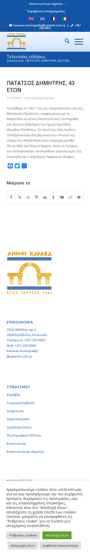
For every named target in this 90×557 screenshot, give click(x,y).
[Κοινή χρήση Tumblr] (54, 197)
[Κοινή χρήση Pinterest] (36, 197)
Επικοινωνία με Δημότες (46, 4)
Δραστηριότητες (19, 427)
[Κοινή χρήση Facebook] (11, 197)
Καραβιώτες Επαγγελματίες (46, 11)
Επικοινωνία (16, 443)
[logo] (37, 42)
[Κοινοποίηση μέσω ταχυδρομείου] (79, 197)
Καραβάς (13, 394)
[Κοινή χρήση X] (20, 197)
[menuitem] (46, 4)
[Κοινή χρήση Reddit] (70, 197)
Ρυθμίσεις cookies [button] (23, 535)
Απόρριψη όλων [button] (22, 545)
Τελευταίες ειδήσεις (26, 56)
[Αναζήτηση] (65, 42)
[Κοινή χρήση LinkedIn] (45, 197)
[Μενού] (76, 42)
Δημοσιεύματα (18, 419)
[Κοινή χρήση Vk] (62, 197)
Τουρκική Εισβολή (20, 403)
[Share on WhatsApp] (28, 197)
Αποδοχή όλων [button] (57, 535)
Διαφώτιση (15, 411)
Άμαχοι (50, 98)
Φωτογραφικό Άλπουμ (24, 435)
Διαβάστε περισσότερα (60, 545)
